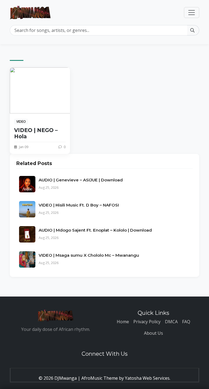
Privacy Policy (147, 322)
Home (123, 322)
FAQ (186, 322)
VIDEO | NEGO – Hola (36, 133)
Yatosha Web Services (147, 378)
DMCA (171, 322)
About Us (153, 333)
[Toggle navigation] (191, 12)
